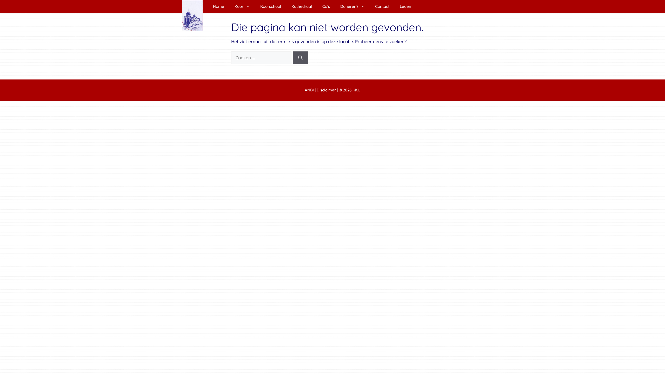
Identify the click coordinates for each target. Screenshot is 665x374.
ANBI (309, 90)
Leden (405, 6)
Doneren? (349, 6)
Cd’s (326, 6)
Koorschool (270, 6)
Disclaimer (326, 90)
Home (218, 6)
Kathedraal (301, 6)
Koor (239, 6)
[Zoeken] (300, 57)
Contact (382, 6)
